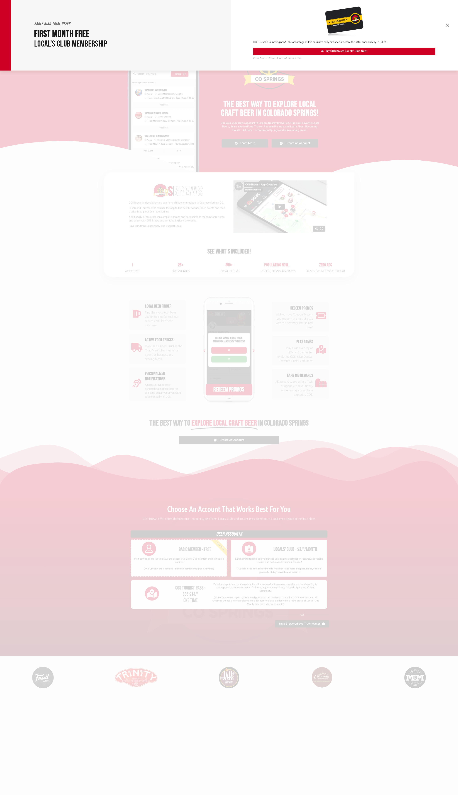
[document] (229, 397)
